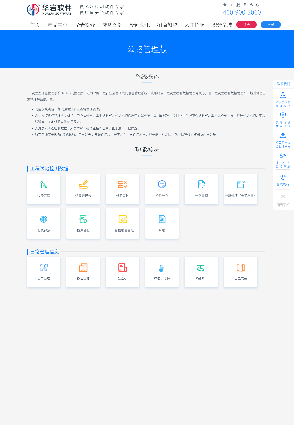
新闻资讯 (140, 24)
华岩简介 (85, 24)
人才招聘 (195, 24)
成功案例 (112, 24)
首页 (35, 24)
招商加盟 (167, 24)
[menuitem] (35, 24)
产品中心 (58, 24)
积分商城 (222, 24)
